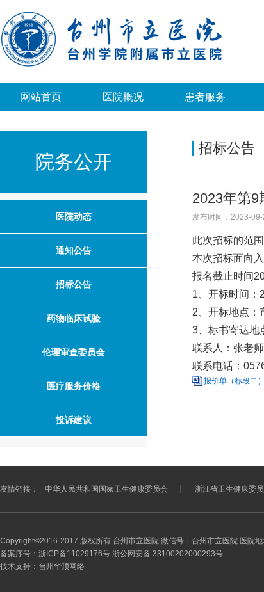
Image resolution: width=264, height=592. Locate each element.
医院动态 (74, 216)
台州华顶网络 (61, 566)
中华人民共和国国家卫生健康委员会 (106, 488)
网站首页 (41, 97)
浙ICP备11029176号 (74, 553)
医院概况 (123, 97)
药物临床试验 (74, 318)
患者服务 (205, 97)
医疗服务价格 (74, 386)
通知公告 (74, 250)
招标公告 (74, 284)
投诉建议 (74, 420)
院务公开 (73, 161)
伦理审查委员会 (73, 352)
